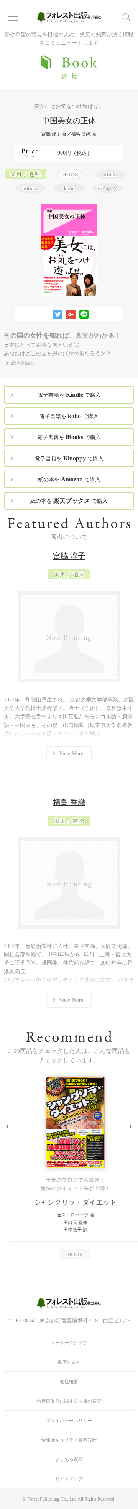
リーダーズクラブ (69, 1342)
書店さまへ (69, 1362)
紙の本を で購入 (69, 479)
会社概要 (69, 1381)
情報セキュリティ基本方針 (69, 1440)
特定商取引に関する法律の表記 (69, 1401)
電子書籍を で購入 (69, 394)
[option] (69, 1168)
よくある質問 (69, 1459)
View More (71, 753)
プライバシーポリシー (69, 1420)
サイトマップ (69, 1479)
